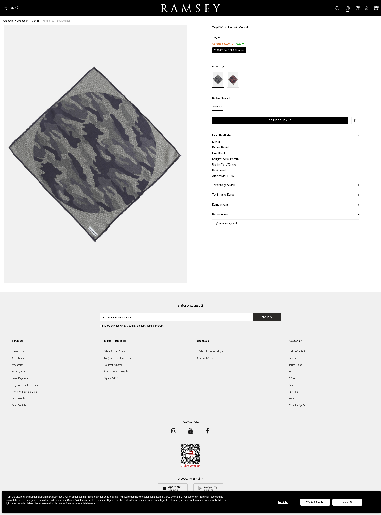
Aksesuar (22, 20)
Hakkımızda (18, 351)
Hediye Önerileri (297, 351)
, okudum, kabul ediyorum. (134, 326)
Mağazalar (17, 365)
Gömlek (293, 378)
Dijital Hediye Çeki (298, 405)
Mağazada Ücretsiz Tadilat (118, 358)
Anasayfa (8, 20)
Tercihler (283, 502)
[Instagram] (174, 431)
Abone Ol (267, 317)
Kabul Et (347, 502)
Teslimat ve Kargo (113, 365)
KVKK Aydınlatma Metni (24, 392)
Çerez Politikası (19, 398)
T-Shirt (292, 398)
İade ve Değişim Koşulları (117, 371)
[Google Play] (208, 488)
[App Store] (173, 488)
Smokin (293, 358)
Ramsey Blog (19, 371)
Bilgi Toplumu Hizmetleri (25, 385)
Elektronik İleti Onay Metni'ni (119, 326)
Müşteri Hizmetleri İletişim (210, 351)
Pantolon (293, 392)
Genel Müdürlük (20, 358)
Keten (291, 371)
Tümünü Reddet (315, 502)
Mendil (35, 20)
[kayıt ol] (366, 8)
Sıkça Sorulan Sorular (115, 351)
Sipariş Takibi (111, 378)
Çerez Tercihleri (19, 405)
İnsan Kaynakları (20, 378)
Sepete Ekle (280, 120)
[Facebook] (207, 431)
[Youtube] (190, 431)
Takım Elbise (295, 365)
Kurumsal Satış (204, 358)
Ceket (291, 385)
